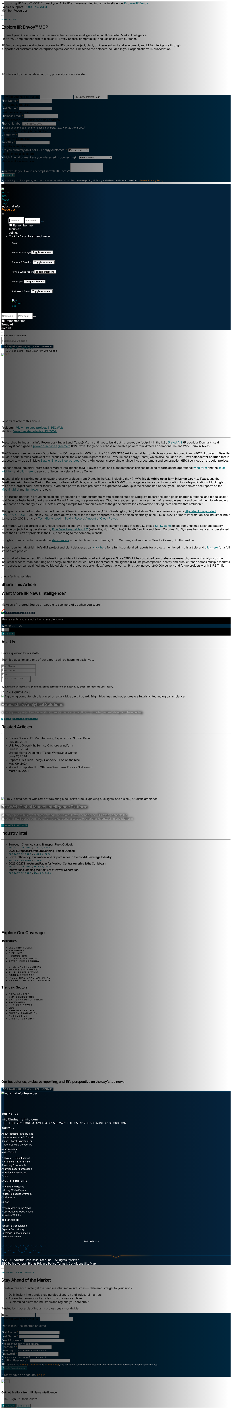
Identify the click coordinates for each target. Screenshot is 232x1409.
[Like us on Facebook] (30, 1249)
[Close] (2, 15)
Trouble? (14, 229)
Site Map (90, 1263)
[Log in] (42, 221)
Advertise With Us (11, 1215)
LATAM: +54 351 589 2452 (48, 1123)
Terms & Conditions (70, 1263)
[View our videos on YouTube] (13, 1249)
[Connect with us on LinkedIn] (5, 1249)
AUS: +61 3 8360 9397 (111, 1123)
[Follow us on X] (22, 1249)
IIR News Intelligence (12, 1186)
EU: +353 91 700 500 (81, 1123)
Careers (15, 1144)
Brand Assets (26, 1211)
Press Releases (9, 1211)
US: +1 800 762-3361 (15, 1123)
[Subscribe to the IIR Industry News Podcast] (38, 1249)
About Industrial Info (12, 1133)
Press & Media (9, 1208)
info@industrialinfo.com (19, 1119)
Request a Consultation (14, 1225)
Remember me (22, 225)
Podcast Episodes (11, 1194)
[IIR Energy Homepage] (18, 302)
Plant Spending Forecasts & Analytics (15, 1165)
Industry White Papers (13, 1190)
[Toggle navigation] (2, 213)
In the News (24, 1208)
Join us (13, 232)
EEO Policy (8, 1263)
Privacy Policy (46, 1263)
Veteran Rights (26, 1263)
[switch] (2, 332)
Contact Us (26, 1144)
